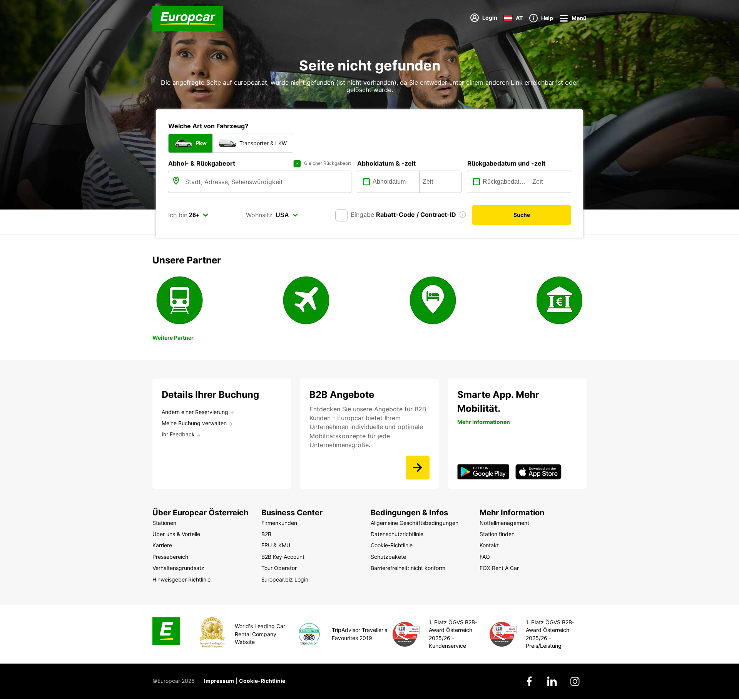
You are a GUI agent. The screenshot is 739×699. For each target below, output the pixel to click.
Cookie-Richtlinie (262, 680)
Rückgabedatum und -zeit (506, 163)
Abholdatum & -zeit (386, 163)
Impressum (219, 680)
